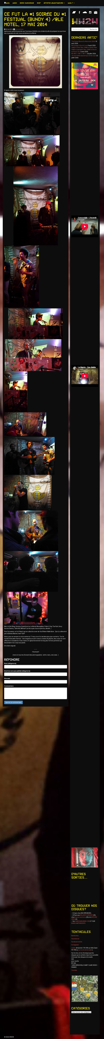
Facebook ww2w (76, 942)
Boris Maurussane (27, 3)
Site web (7, 678)
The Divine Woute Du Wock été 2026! (83, 41)
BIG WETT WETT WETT (79, 53)
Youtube (74, 970)
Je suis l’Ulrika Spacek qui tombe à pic (83, 55)
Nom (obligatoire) (10, 663)
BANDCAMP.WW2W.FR (78, 923)
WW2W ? (71, 3)
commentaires (18, 29)
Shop (39, 3)
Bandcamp (75, 935)
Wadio (15, 3)
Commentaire (8, 686)
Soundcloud (75, 939)
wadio (73, 948)
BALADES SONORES (86, 915)
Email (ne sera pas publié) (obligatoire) (17, 671)
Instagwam (75, 945)
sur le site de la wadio (85, 950)
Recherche (93, 29)
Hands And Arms (80, 917)
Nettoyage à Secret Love (79, 45)
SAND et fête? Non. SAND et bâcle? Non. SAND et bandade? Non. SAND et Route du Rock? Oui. (84, 49)
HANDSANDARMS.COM (82, 921)
